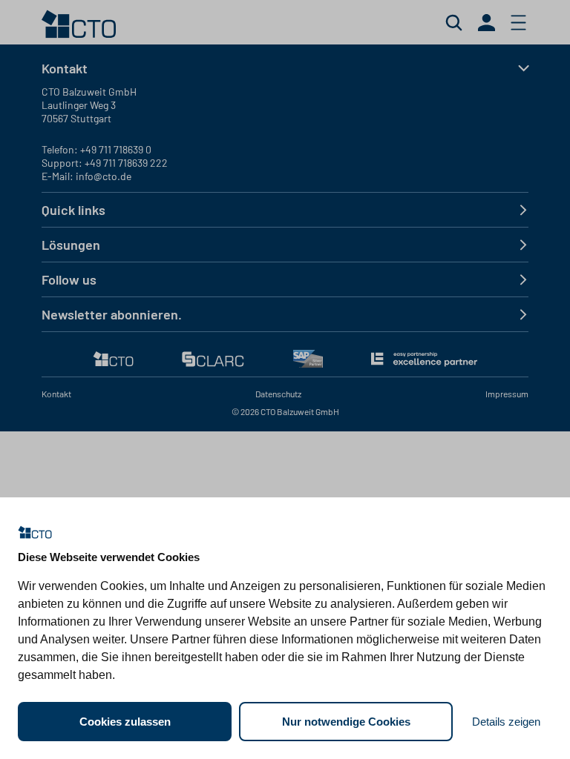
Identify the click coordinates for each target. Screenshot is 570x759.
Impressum (506, 393)
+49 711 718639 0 (115, 149)
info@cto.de (103, 176)
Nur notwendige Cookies (346, 721)
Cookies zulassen (125, 721)
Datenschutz (278, 393)
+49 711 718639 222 (126, 162)
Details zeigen (506, 721)
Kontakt (56, 393)
